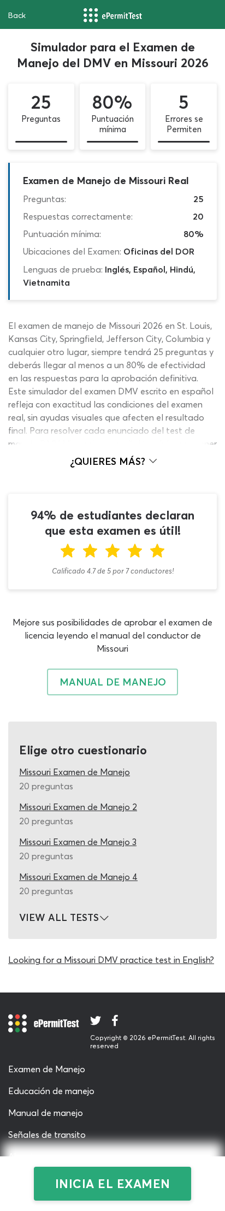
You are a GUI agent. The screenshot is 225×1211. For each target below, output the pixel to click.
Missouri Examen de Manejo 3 (78, 841)
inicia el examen (112, 1183)
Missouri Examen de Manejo (74, 771)
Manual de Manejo (113, 682)
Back (17, 15)
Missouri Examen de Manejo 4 (78, 876)
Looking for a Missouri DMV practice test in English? (111, 959)
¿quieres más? (109, 461)
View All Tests (59, 918)
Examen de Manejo (46, 1069)
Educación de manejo (51, 1090)
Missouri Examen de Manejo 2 (78, 806)
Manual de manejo (45, 1112)
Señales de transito (47, 1134)
